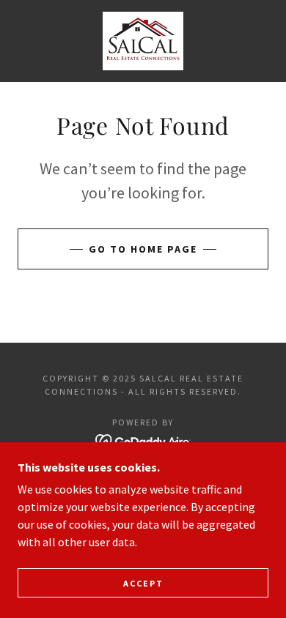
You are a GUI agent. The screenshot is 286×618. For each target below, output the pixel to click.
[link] (143, 41)
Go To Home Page (143, 249)
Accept (143, 583)
